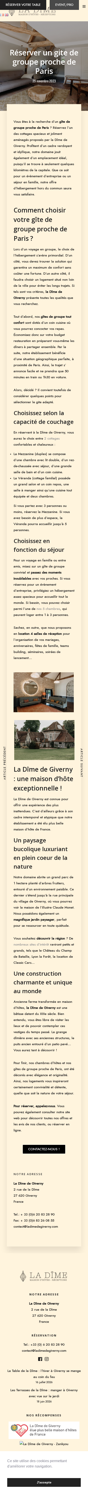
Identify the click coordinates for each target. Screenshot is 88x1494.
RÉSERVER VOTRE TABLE (23, 5)
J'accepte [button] (44, 1482)
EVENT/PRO (64, 5)
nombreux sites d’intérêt (31, 944)
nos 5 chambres (48, 609)
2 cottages (52, 438)
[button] (8, 1472)
